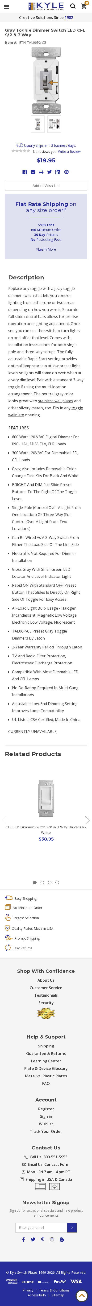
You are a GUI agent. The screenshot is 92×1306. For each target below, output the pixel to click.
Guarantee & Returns (46, 1053)
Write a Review (69, 151)
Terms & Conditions (54, 1290)
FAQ (46, 1083)
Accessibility (37, 1295)
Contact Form (56, 1164)
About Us (46, 980)
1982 (69, 17)
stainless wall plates (55, 400)
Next (87, 820)
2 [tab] (42, 882)
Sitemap (58, 1295)
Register (46, 1109)
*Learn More (46, 249)
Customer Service (46, 987)
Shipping (46, 1046)
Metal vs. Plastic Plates (46, 1076)
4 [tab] (57, 882)
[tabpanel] (46, 817)
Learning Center (46, 1061)
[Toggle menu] (6, 6)
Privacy (27, 1290)
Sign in (46, 1116)
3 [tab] (49, 882)
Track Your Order (46, 1131)
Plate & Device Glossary (46, 1068)
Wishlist (46, 1124)
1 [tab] (35, 882)
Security (46, 1002)
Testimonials (46, 995)
